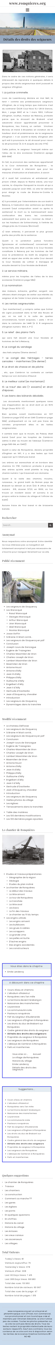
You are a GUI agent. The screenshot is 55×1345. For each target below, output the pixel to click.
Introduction (13, 697)
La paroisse (13, 1006)
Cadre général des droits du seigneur (28, 1030)
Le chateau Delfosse (17, 725)
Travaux (9, 1186)
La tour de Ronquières (21, 897)
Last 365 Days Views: (16, 1279)
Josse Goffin (13, 633)
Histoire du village (14, 1227)
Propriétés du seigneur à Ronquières (27, 1037)
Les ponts (10, 1210)
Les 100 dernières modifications (23, 815)
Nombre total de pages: (18, 1295)
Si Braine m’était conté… (19, 637)
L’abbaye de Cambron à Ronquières (27, 1043)
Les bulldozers (17, 924)
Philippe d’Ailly (13, 677)
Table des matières (17, 812)
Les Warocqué (14, 610)
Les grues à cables (19, 928)
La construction (13, 1194)
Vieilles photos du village (19, 800)
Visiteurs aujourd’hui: (16, 1263)
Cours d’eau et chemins (20, 989)
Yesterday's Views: (15, 1267)
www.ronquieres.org (27, 3)
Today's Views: (13, 1258)
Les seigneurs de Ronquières (23, 1040)
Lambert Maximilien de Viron (21, 660)
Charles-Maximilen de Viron (21, 653)
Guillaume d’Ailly (15, 680)
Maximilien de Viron (16, 664)
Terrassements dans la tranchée (24, 806)
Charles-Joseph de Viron (19, 657)
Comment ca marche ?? (18, 1198)
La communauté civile (19, 1010)
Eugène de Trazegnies (18, 650)
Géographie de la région (22, 877)
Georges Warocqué (20, 616)
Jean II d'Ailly (13, 687)
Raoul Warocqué (18, 613)
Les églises (12, 803)
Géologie (14, 880)
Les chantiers (12, 1190)
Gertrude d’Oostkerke (18, 691)
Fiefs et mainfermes (18, 1047)
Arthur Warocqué (18, 620)
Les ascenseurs (13, 1239)
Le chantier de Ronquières (20, 887)
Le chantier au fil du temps (24, 914)
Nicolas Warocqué (19, 630)
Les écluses (11, 1231)
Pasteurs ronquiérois (18, 1013)
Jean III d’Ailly (13, 674)
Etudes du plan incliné (21, 884)
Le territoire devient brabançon (24, 1000)
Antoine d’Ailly (13, 670)
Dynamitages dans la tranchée (23, 704)
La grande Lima (17, 934)
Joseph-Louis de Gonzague (21, 647)
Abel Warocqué (17, 626)
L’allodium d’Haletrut (18, 993)
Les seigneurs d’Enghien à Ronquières (28, 1020)
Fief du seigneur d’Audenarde (23, 1016)
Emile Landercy (15, 971)
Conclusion (12, 643)
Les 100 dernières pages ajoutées (24, 819)
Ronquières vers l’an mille (21, 996)
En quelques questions (17, 1214)
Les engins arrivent (19, 921)
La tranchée (15, 901)
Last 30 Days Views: (16, 1275)
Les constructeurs (19, 948)
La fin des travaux (19, 911)
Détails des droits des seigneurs (27, 1033)
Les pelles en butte (19, 938)
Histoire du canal (14, 1223)
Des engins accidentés (22, 945)
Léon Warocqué (17, 623)
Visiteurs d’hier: (13, 1271)
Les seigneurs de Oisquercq (21, 606)
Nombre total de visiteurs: (19, 1287)
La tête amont (17, 894)
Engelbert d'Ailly (15, 684)
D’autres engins (17, 941)
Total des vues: (13, 1283)
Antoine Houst (14, 667)
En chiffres (11, 1219)
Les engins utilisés (16, 918)
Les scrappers (16, 931)
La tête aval (15, 904)
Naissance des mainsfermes (23, 1003)
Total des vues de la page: (20, 1291)
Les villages (11, 1243)
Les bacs (14, 907)
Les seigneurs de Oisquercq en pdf (25, 640)
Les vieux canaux (14, 1235)
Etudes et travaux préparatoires (24, 874)
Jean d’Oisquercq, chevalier (21, 694)
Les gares (10, 1202)
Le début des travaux (20, 891)
